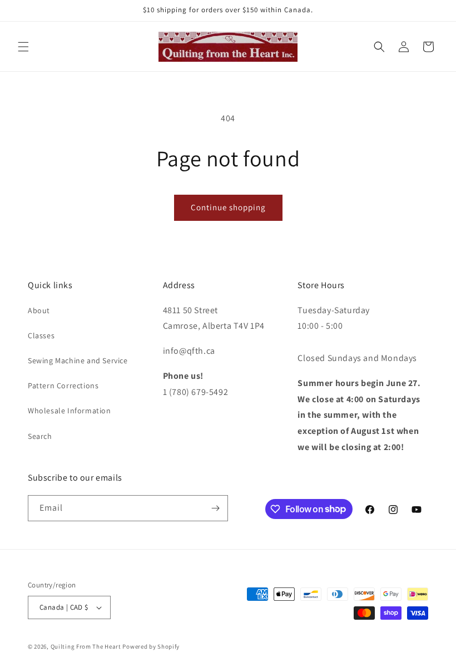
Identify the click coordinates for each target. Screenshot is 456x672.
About (39, 310)
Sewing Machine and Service (78, 360)
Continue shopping (228, 207)
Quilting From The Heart (86, 646)
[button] (23, 46)
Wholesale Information (69, 411)
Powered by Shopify (151, 646)
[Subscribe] (215, 508)
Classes (41, 335)
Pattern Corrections (63, 386)
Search (40, 436)
